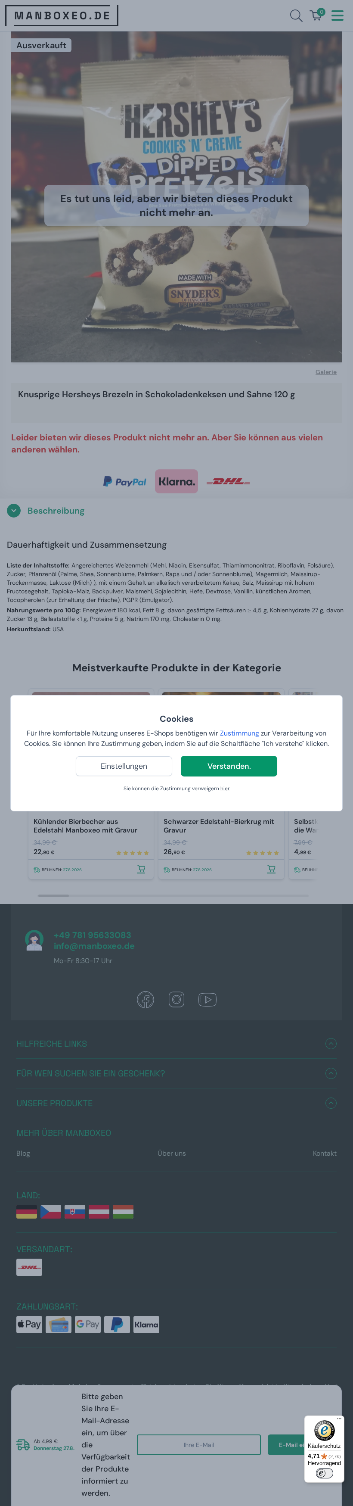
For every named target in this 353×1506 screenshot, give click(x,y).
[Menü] (339, 1421)
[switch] (324, 1473)
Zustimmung (239, 733)
